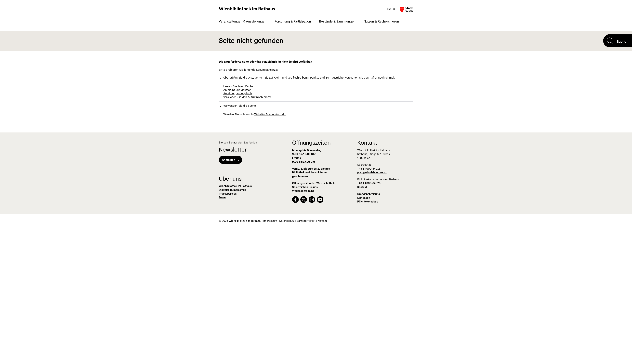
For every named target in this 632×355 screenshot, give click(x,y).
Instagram (312, 199)
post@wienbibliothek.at (372, 172)
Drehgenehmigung (368, 194)
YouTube (320, 199)
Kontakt (362, 187)
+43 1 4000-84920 (369, 183)
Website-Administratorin (270, 114)
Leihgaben (363, 198)
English (391, 9)
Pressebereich (228, 193)
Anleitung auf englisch (237, 93)
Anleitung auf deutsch (237, 90)
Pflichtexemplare (367, 201)
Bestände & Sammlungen (337, 21)
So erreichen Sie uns (305, 187)
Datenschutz (287, 221)
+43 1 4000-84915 (368, 168)
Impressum (270, 221)
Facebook (295, 199)
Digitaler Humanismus (232, 190)
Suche (252, 105)
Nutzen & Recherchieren (381, 21)
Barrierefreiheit (306, 221)
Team (222, 197)
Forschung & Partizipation (293, 21)
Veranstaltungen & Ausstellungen (242, 21)
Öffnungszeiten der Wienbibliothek (313, 183)
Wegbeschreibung (303, 191)
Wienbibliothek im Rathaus (247, 8)
